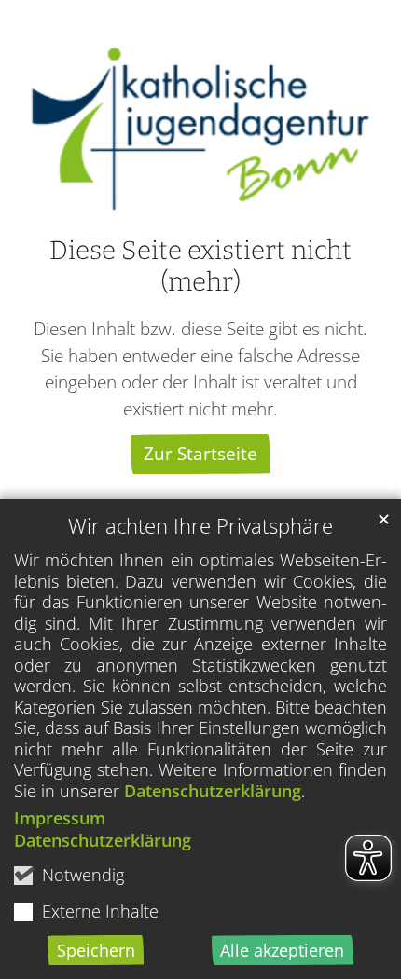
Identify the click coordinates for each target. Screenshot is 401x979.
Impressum (59, 818)
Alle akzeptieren (282, 950)
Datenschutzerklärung (212, 791)
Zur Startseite (200, 453)
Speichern (96, 950)
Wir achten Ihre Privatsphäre (200, 525)
